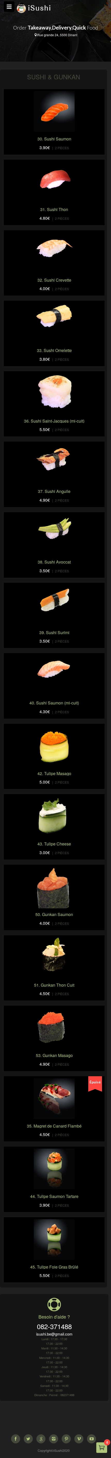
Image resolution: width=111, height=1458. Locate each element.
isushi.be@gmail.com (54, 1334)
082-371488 (54, 1326)
